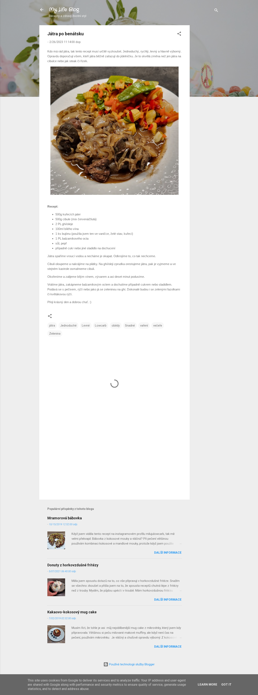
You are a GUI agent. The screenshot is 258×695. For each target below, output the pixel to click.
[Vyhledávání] (216, 11)
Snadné (130, 325)
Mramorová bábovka (64, 518)
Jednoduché (68, 325)
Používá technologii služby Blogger (131, 664)
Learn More (207, 684)
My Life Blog (64, 9)
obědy (116, 325)
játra (52, 325)
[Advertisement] (206, 85)
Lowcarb (100, 325)
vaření (144, 325)
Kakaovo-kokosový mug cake (72, 612)
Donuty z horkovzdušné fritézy (72, 565)
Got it (226, 684)
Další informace (168, 552)
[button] (179, 34)
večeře (157, 325)
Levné (86, 325)
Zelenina (54, 333)
